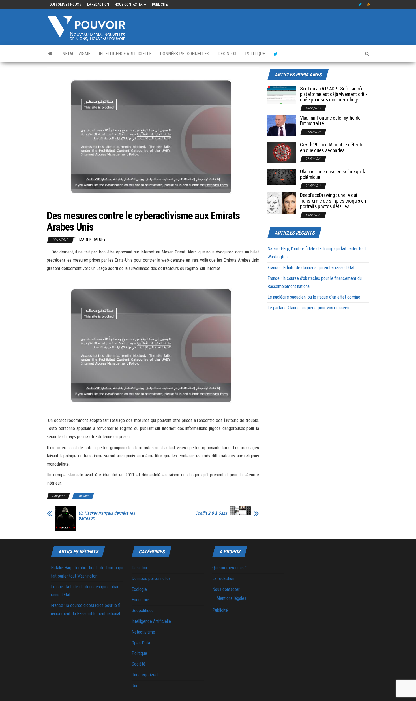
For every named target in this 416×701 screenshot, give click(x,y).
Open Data (141, 642)
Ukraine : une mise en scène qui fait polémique (334, 174)
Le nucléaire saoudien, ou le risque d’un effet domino (313, 297)
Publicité (160, 4)
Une (135, 685)
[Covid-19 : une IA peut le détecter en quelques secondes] (281, 152)
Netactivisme (76, 53)
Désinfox (227, 53)
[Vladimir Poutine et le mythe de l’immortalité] (281, 125)
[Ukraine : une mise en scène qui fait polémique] (281, 176)
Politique (255, 53)
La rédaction (98, 4)
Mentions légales (231, 598)
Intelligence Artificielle (125, 53)
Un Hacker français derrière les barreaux (106, 516)
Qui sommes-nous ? (66, 4)
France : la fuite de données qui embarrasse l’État (311, 267)
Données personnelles (184, 53)
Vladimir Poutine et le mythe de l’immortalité (330, 120)
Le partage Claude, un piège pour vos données (308, 307)
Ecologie (139, 589)
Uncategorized (145, 674)
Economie (140, 599)
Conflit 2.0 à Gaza (211, 513)
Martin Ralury (92, 239)
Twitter (359, 4)
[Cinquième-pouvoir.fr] (50, 53)
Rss (369, 4)
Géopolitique (143, 610)
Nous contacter (129, 4)
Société (138, 664)
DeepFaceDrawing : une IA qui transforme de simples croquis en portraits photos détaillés (333, 200)
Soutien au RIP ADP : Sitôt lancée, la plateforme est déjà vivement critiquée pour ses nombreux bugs (334, 94)
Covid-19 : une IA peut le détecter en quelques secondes (332, 147)
